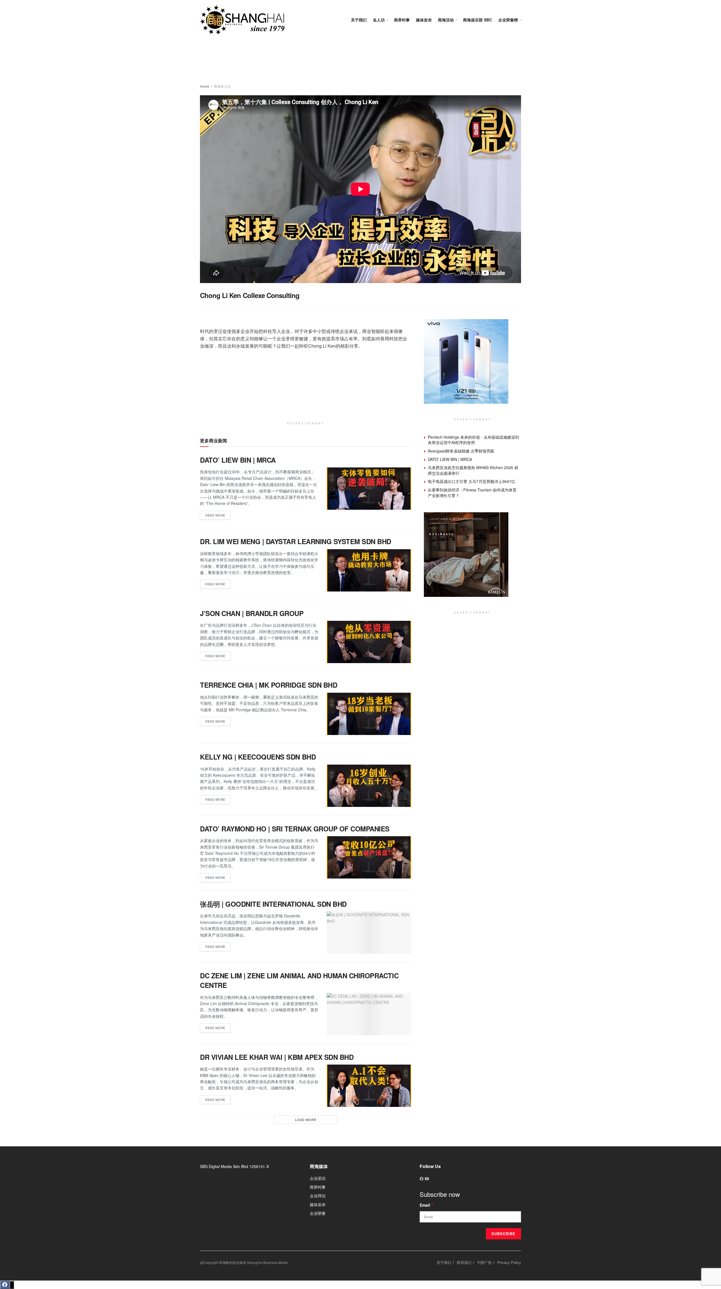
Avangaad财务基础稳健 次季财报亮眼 (461, 451)
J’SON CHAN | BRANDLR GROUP (252, 613)
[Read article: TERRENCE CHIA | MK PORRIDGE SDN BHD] (369, 714)
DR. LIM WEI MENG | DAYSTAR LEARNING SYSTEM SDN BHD (295, 541)
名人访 (379, 20)
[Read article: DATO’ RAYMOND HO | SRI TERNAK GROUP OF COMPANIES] (369, 857)
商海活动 (446, 20)
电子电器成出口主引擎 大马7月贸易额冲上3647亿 (471, 481)
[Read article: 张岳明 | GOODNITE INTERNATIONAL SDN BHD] (369, 932)
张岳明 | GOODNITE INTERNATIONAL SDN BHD (273, 904)
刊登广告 (484, 1262)
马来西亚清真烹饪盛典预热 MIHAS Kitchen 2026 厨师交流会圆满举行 (473, 470)
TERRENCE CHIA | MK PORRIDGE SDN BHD (268, 685)
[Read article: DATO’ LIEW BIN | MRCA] (369, 488)
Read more (218, 514)
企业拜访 (318, 1195)
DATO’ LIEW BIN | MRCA (238, 460)
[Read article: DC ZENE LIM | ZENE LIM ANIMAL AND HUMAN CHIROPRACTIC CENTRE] (369, 1014)
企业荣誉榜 (508, 20)
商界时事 (402, 20)
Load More (305, 1119)
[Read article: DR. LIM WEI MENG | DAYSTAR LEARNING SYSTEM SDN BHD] (369, 570)
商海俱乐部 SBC (477, 20)
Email (427, 1205)
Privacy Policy (509, 1262)
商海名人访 (222, 86)
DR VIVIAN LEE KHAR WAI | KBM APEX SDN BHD (276, 1057)
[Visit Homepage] (242, 20)
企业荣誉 (318, 1213)
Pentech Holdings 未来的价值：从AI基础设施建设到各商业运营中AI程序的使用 (473, 439)
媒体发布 (424, 20)
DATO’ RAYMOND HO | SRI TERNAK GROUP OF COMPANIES (295, 828)
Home (204, 86)
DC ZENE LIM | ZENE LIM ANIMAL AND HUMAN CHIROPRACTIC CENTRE (299, 980)
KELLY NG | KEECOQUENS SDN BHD (258, 757)
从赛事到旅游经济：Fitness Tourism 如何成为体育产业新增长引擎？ (472, 492)
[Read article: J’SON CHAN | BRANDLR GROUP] (369, 642)
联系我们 (464, 1262)
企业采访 (318, 1178)
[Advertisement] (360, 62)
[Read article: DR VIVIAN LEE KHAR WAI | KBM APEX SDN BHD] (369, 1086)
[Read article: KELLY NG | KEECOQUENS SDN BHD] (369, 786)
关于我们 (359, 20)
